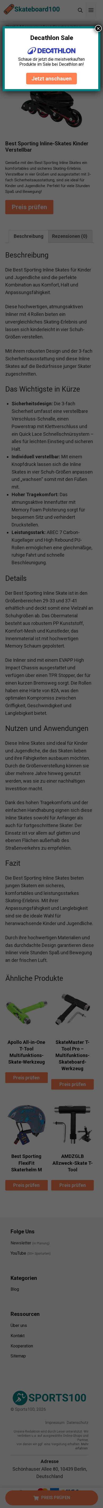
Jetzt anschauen (51, 78)
